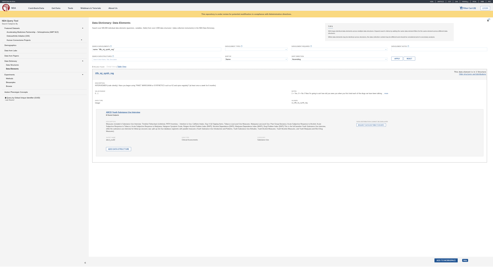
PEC (489, 1)
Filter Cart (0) (469, 8)
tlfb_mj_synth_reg (104, 73)
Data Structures (12, 65)
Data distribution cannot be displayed (372, 121)
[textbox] (156, 49)
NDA (431, 1)
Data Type (99, 100)
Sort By (228, 56)
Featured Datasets (12, 28)
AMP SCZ (441, 1)
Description (100, 83)
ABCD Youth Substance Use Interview (123, 112)
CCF (449, 1)
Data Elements (12, 69)
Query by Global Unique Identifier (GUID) (23, 98)
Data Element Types (232, 46)
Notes (294, 91)
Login (485, 8)
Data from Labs (10, 51)
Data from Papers (11, 56)
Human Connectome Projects (19, 40)
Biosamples (10, 82)
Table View (121, 67)
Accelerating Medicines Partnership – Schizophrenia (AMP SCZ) (33, 32)
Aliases (295, 100)
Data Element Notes (399, 46)
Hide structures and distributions (472, 74)
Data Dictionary (10, 61)
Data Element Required (301, 46)
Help (465, 260)
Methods (9, 78)
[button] (397, 59)
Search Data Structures (102, 56)
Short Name (110, 137)
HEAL (474, 1)
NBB (482, 1)
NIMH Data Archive (8, 1)
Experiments (9, 75)
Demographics (10, 45)
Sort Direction (298, 56)
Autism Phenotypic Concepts (16, 92)
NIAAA (465, 2)
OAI (456, 1)
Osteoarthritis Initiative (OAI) (18, 36)
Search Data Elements (101, 46)
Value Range (100, 91)
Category (261, 137)
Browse (9, 86)
